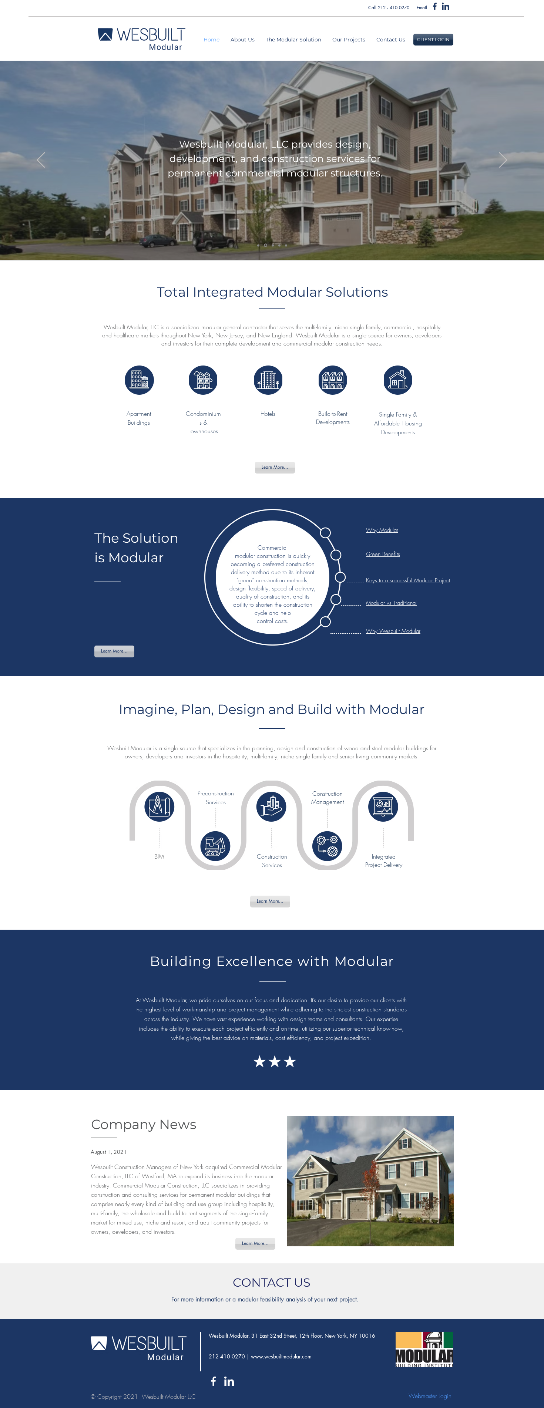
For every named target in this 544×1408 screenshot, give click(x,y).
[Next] (503, 160)
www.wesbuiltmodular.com (281, 1356)
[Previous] (41, 160)
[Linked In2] (445, 6)
